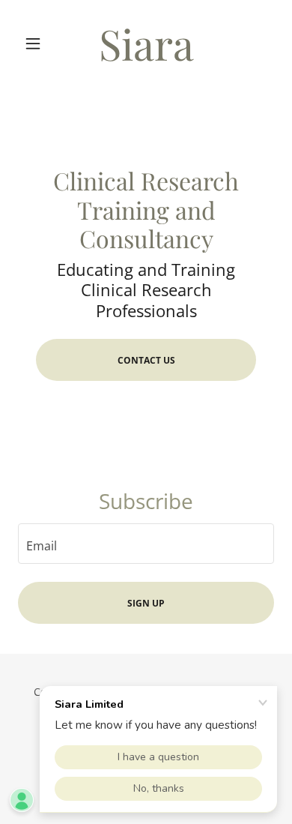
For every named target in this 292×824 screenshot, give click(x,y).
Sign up (146, 603)
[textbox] (146, 543)
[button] (37, 43)
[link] (145, 43)
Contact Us (146, 360)
